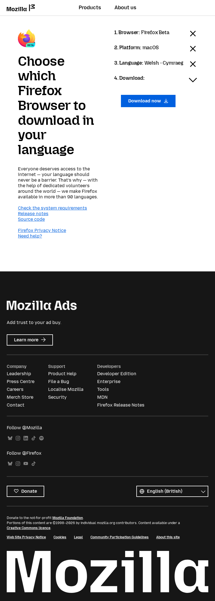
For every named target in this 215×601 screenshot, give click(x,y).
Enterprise (108, 381)
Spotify (41, 438)
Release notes (33, 213)
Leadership (19, 373)
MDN (102, 397)
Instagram (18, 438)
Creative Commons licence (28, 528)
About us (125, 7)
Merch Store (20, 397)
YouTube (25, 463)
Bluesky (10, 438)
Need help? (30, 236)
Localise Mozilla (65, 389)
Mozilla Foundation (67, 518)
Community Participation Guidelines (119, 537)
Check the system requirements (52, 208)
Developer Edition (116, 373)
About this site (168, 537)
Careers (15, 389)
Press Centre (20, 381)
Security (57, 397)
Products (90, 7)
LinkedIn (25, 438)
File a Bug (58, 381)
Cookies (59, 537)
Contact (15, 405)
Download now (145, 101)
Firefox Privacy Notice (42, 230)
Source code (31, 219)
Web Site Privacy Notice (26, 537)
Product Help (62, 373)
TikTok (33, 438)
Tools (103, 389)
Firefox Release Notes (120, 405)
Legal (78, 537)
